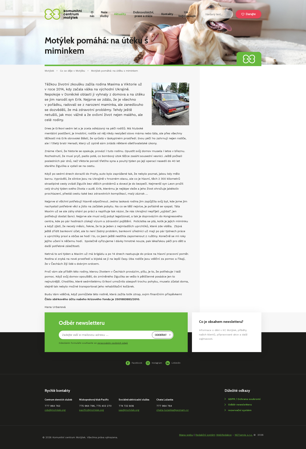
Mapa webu (186, 434)
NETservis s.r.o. (244, 434)
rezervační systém (239, 410)
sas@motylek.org (129, 410)
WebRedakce (224, 434)
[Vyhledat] (229, 14)
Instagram (157, 363)
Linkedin (176, 363)
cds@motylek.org (55, 410)
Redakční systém (205, 434)
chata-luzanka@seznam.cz (172, 410)
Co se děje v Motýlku (72, 70)
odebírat (161, 334)
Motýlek (49, 70)
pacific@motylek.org (91, 410)
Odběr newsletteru (240, 404)
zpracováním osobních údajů (112, 343)
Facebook (137, 363)
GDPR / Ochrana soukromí (244, 399)
